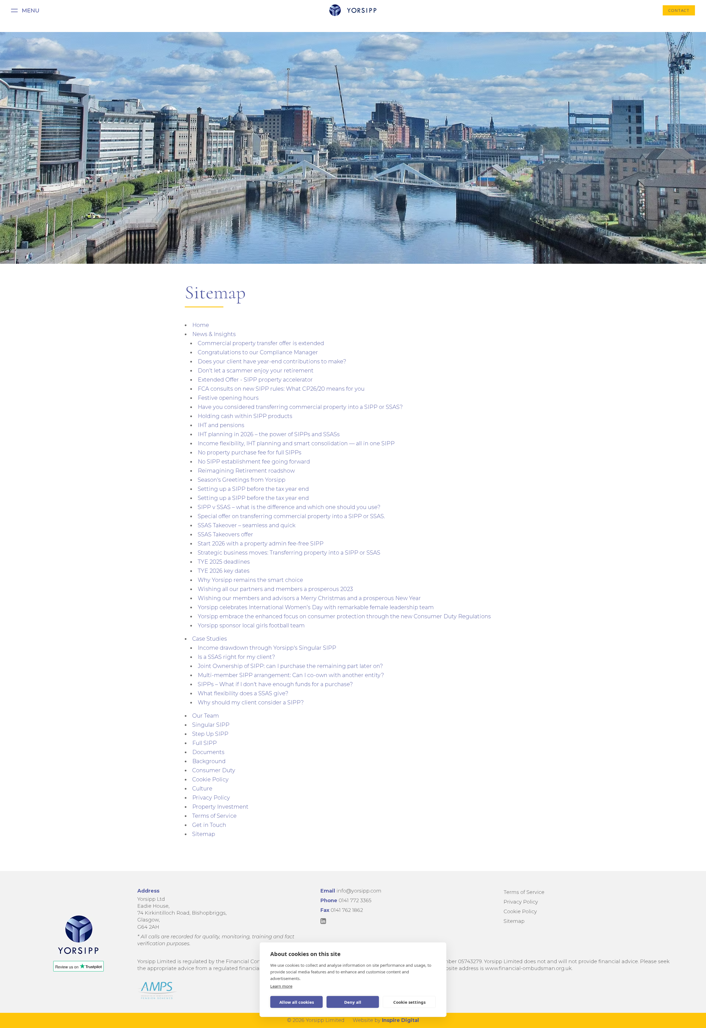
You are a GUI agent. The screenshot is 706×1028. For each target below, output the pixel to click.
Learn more (281, 986)
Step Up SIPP (210, 734)
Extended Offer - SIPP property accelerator (255, 379)
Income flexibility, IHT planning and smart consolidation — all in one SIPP (296, 443)
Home (200, 325)
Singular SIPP (210, 724)
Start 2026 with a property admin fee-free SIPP (260, 543)
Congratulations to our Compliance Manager (258, 352)
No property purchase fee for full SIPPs (249, 452)
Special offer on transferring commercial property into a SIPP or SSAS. (291, 516)
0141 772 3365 (355, 900)
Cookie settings (409, 1002)
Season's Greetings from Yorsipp (241, 479)
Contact (678, 10)
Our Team (205, 715)
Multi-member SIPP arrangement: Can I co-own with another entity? (291, 675)
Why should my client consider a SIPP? (251, 702)
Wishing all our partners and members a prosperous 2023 (275, 589)
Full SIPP (204, 743)
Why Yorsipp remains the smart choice (250, 580)
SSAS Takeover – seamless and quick (246, 525)
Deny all (352, 1002)
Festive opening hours (228, 398)
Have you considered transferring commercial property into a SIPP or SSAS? (300, 407)
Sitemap (203, 834)
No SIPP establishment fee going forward (254, 461)
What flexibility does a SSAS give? (243, 693)
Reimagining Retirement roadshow (246, 470)
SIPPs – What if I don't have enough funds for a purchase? (275, 684)
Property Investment (220, 806)
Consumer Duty (213, 770)
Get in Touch (209, 825)
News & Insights (214, 334)
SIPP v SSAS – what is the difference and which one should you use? (289, 507)
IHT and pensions (221, 425)
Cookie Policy (210, 779)
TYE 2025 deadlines (224, 561)
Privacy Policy (211, 797)
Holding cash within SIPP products (245, 416)
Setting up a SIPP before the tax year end (253, 489)
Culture (202, 788)
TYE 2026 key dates (224, 571)
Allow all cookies (296, 1002)
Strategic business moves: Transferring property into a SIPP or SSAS (289, 552)
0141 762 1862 (347, 910)
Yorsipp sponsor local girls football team (251, 625)
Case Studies (209, 638)
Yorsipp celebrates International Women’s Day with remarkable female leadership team (316, 607)
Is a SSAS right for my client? (236, 657)
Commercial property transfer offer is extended (261, 343)
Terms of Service (214, 816)
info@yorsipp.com (358, 891)
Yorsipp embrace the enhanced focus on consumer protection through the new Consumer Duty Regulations (344, 616)
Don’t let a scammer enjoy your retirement (256, 370)
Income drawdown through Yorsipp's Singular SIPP (267, 648)
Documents (208, 752)
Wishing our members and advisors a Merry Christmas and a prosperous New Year (309, 598)
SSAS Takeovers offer (225, 534)
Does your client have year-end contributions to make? (272, 361)
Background (209, 761)
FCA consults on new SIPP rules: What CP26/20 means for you (281, 388)
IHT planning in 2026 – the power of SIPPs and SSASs (269, 434)
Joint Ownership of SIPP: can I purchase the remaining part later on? (290, 666)
